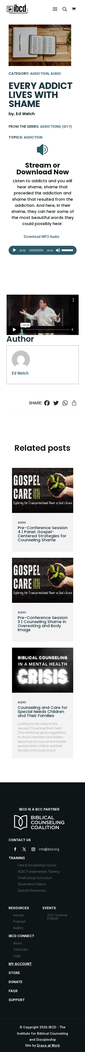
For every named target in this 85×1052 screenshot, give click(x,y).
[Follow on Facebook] (15, 849)
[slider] (68, 250)
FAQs (13, 991)
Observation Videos (32, 884)
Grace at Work (48, 1045)
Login (17, 956)
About (17, 943)
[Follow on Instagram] (33, 849)
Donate (15, 982)
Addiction (39, 74)
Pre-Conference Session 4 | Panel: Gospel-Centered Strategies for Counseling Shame (43, 534)
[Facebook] (46, 403)
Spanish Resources (32, 890)
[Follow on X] (24, 849)
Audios (18, 928)
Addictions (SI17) (56, 127)
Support (17, 1000)
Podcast (19, 921)
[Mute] (58, 250)
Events (49, 908)
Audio (56, 74)
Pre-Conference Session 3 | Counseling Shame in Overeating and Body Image (43, 624)
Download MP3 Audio (41, 237)
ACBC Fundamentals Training (38, 871)
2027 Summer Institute (57, 916)
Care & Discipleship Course (37, 865)
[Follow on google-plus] (42, 849)
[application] (43, 250)
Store (14, 973)
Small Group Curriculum (35, 878)
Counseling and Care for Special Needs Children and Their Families (43, 711)
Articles (18, 915)
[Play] (14, 250)
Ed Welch (20, 373)
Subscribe (20, 949)
